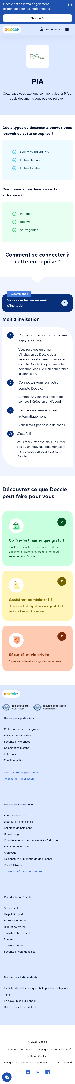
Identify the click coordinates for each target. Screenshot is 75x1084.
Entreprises (11, 754)
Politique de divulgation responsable (25, 1062)
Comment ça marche (16, 748)
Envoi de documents (16, 846)
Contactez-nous (13, 945)
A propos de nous (15, 920)
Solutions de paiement (18, 828)
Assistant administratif (17, 735)
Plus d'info (38, 18)
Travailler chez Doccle (17, 933)
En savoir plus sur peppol (20, 1001)
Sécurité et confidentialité (19, 952)
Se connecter (12, 908)
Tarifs (7, 995)
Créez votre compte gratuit (21, 772)
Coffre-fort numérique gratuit (21, 729)
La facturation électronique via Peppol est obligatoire (37, 988)
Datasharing (11, 834)
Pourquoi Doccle (14, 815)
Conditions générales (17, 1049)
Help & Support (13, 914)
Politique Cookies (37, 1056)
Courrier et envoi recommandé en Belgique (31, 840)
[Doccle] (11, 29)
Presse (8, 939)
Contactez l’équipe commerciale (23, 871)
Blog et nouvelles (15, 927)
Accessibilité (64, 1062)
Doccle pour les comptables (21, 1007)
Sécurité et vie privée (17, 742)
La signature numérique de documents (28, 859)
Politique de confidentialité (54, 1049)
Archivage (10, 853)
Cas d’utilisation (13, 865)
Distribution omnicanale (18, 822)
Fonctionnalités (13, 760)
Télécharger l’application (19, 779)
